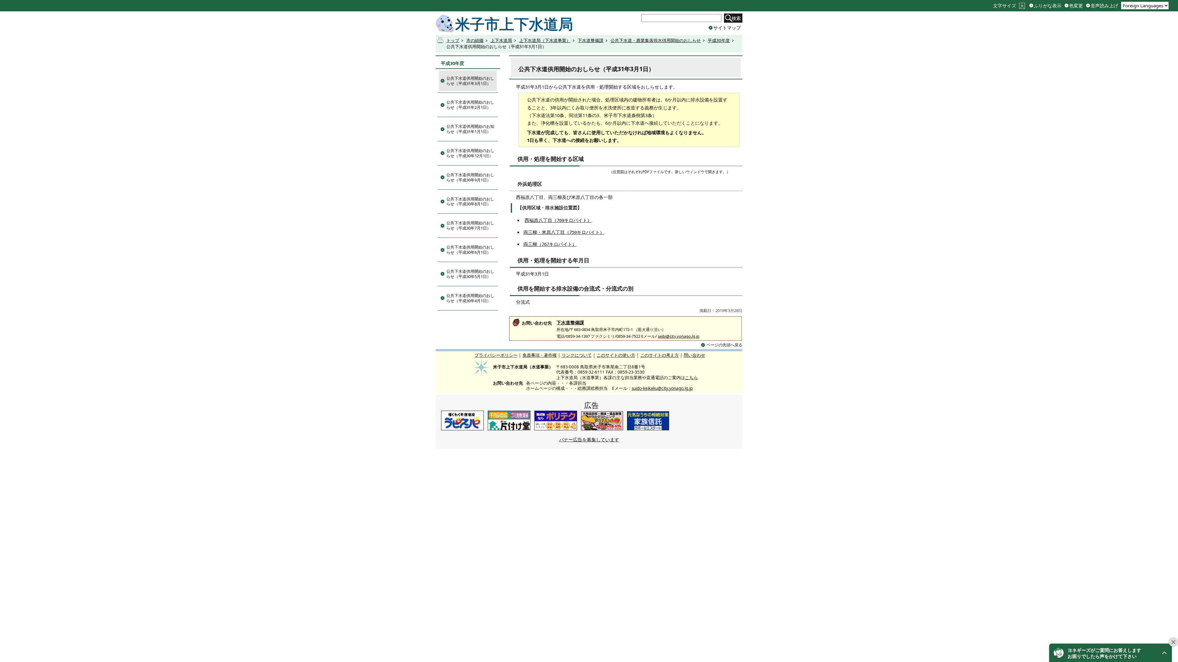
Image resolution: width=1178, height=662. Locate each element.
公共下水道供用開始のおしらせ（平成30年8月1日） (470, 201)
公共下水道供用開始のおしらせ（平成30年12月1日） (470, 153)
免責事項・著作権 (539, 355)
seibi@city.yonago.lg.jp (678, 336)
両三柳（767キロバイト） (550, 244)
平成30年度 (719, 40)
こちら (691, 377)
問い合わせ (694, 355)
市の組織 (474, 40)
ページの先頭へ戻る (724, 345)
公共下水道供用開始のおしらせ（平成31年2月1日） (470, 104)
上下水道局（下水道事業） (545, 40)
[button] (1110, 653)
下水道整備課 (590, 40)
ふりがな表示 (1047, 6)
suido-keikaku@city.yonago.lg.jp (662, 388)
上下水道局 (501, 40)
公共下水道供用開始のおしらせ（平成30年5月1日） (470, 273)
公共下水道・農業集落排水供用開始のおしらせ (655, 40)
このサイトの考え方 (659, 355)
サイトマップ (727, 28)
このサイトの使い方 (616, 355)
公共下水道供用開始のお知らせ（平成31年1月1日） (470, 129)
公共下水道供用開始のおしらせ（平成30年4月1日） (470, 298)
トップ (452, 40)
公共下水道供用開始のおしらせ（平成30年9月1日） (470, 177)
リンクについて (577, 355)
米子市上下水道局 (514, 23)
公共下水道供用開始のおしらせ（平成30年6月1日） (470, 249)
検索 (736, 18)
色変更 (1076, 6)
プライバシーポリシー (496, 355)
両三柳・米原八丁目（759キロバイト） (563, 232)
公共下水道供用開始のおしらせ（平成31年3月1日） (470, 80)
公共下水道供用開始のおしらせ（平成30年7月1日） (470, 225)
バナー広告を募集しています (589, 439)
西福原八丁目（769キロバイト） (558, 220)
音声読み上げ (1104, 6)
